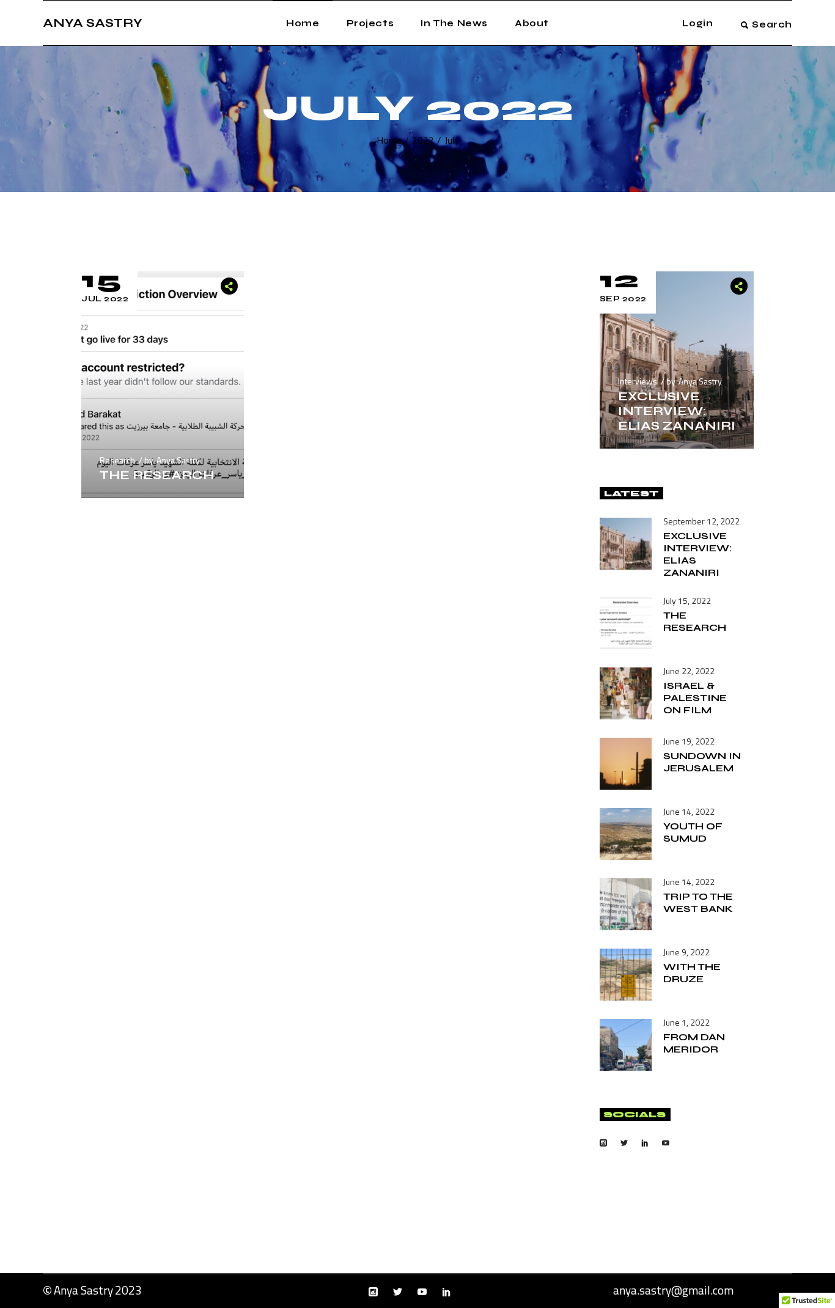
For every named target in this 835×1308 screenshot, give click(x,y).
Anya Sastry (178, 460)
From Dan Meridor (694, 1043)
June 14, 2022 (689, 811)
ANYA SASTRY (92, 23)
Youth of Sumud (693, 832)
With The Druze (692, 973)
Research (117, 460)
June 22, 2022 (689, 670)
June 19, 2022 (689, 741)
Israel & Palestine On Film (695, 698)
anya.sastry (642, 1290)
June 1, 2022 (686, 1022)
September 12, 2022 (701, 521)
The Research (157, 475)
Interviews (637, 381)
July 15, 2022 (687, 600)
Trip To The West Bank (698, 902)
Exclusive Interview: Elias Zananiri (676, 411)
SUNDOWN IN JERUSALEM (702, 762)
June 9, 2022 (686, 952)
